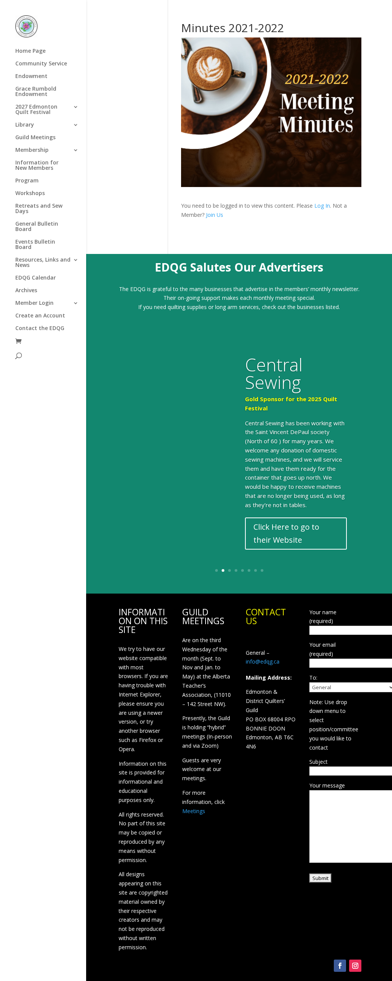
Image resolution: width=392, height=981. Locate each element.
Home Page (30, 51)
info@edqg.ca (262, 661)
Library (24, 125)
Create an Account (40, 316)
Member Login (34, 303)
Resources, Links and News (42, 262)
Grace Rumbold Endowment (35, 92)
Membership (32, 150)
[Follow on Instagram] (355, 966)
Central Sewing (273, 373)
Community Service (41, 64)
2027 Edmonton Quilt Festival (36, 110)
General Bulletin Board (36, 227)
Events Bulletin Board (35, 245)
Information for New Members (37, 165)
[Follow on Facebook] (340, 966)
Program (27, 181)
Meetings (193, 811)
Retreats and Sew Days (38, 209)
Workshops (30, 193)
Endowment (31, 76)
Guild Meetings (35, 138)
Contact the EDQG (39, 328)
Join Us (214, 214)
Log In (322, 205)
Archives (26, 291)
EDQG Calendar (35, 278)
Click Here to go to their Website (286, 533)
